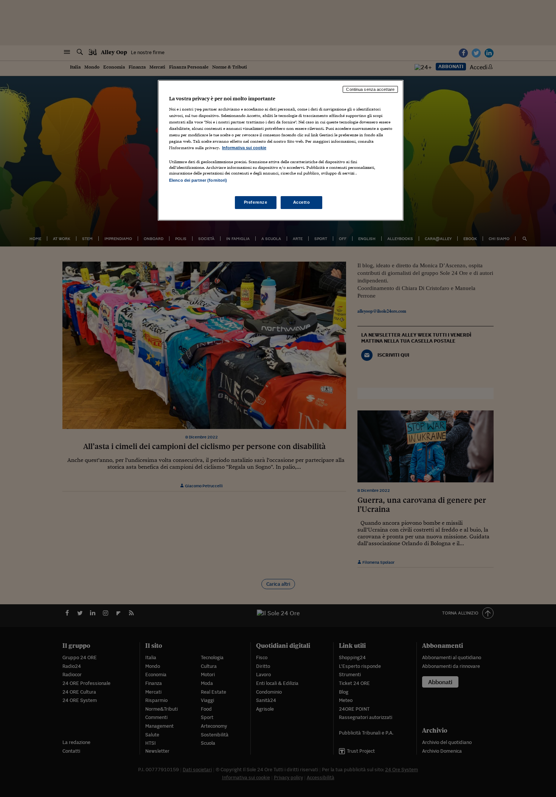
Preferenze (255, 202)
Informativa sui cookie (244, 147)
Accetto (301, 202)
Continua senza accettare (370, 89)
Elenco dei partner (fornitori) (198, 180)
